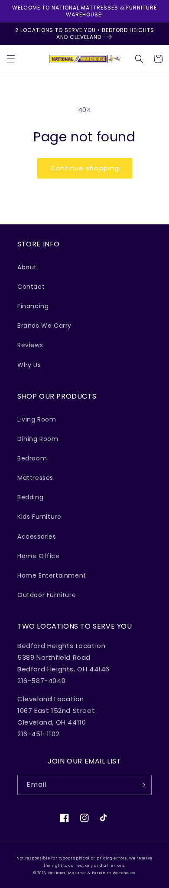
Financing (33, 306)
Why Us (29, 365)
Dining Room (37, 438)
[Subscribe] (141, 785)
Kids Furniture (39, 516)
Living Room (36, 419)
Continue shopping (84, 167)
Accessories (36, 536)
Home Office (38, 556)
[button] (10, 58)
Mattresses (35, 477)
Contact (31, 286)
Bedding (30, 497)
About (27, 267)
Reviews (30, 345)
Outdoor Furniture (46, 595)
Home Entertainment (51, 575)
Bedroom (32, 458)
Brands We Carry (44, 325)
